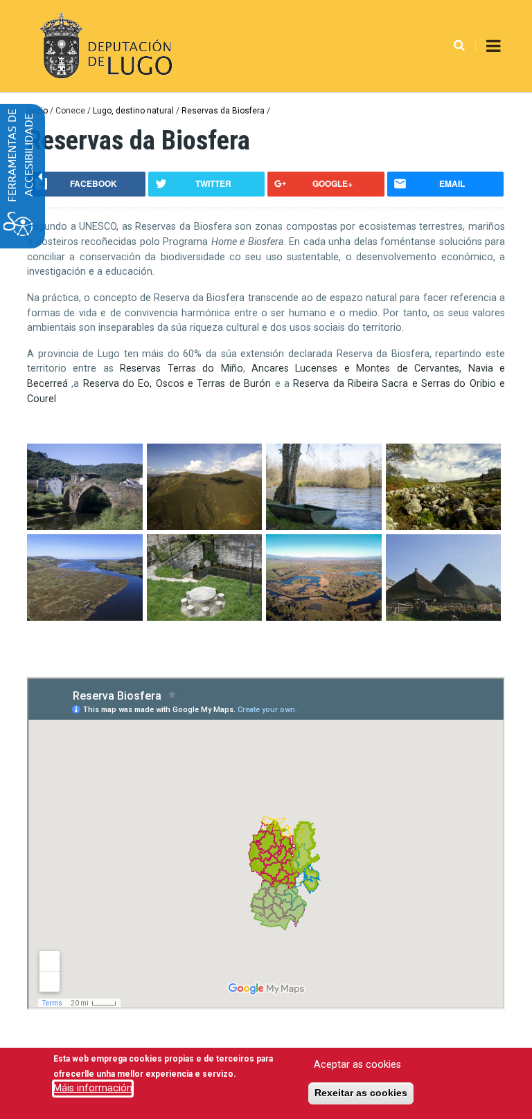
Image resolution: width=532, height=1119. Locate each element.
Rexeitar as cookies (360, 1092)
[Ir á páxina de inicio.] (104, 46)
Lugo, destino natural (133, 111)
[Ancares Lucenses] (85, 527)
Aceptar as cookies (357, 1065)
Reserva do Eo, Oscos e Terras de (177, 384)
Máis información (92, 1088)
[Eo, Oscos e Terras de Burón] (85, 618)
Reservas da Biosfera (223, 111)
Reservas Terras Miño (181, 368)
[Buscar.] (459, 46)
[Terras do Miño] (324, 527)
